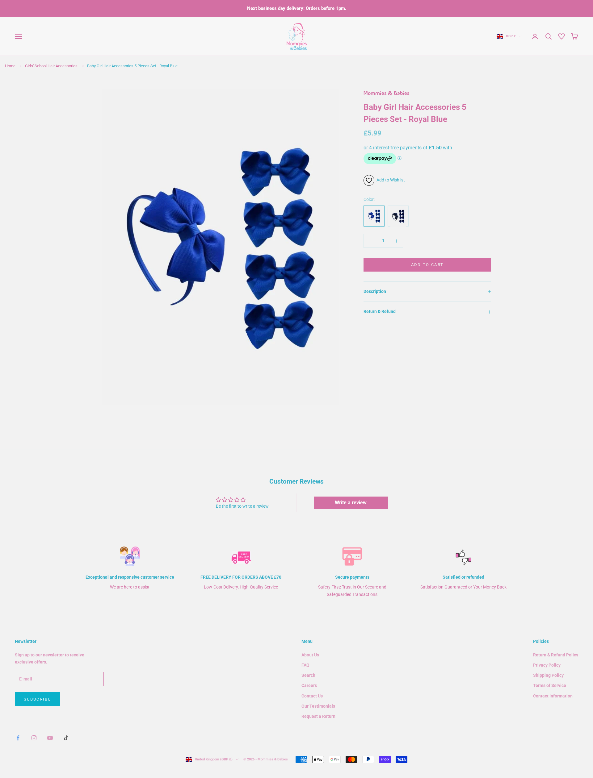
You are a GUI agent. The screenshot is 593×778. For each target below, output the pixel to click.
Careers (309, 685)
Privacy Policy (547, 665)
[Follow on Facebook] (18, 738)
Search (308, 675)
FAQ (305, 665)
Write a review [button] (351, 502)
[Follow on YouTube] (50, 738)
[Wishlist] (561, 36)
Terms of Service (549, 685)
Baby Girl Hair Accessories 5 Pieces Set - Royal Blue (132, 66)
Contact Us (312, 695)
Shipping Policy (548, 675)
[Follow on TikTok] (66, 738)
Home (10, 66)
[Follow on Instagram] (34, 738)
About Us (310, 654)
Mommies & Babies (387, 94)
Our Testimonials (318, 706)
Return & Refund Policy (555, 654)
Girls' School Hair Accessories (51, 66)
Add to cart (427, 264)
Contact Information (553, 695)
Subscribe (37, 699)
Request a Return (318, 716)
